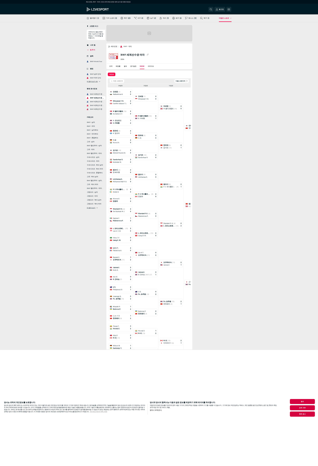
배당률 (118, 66)
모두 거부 (302, 408)
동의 (302, 401)
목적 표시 (302, 414)
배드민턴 (114, 46)
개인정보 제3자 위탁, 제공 (98, 412)
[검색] (210, 9)
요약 (110, 66)
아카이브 (151, 66)
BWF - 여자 (128, 46)
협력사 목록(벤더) (156, 410)
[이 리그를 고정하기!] (148, 55)
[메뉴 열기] (228, 9)
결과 (125, 66)
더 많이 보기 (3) (92, 81)
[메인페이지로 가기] (104, 9)
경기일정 (133, 66)
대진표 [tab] (111, 74)
